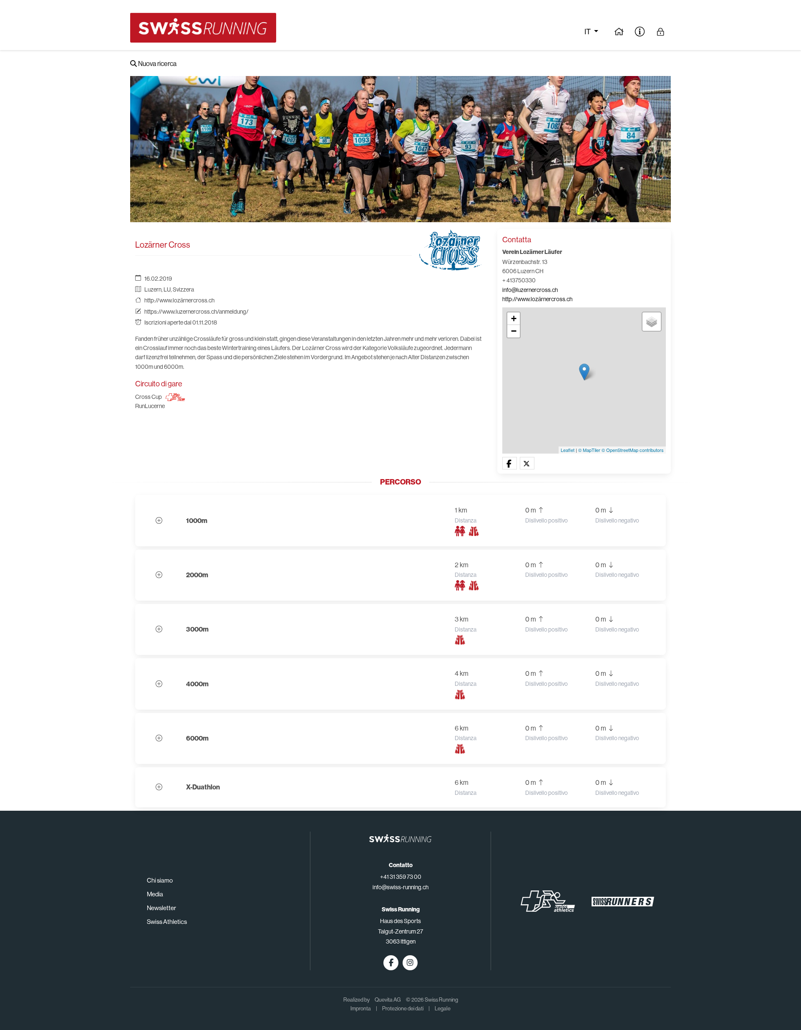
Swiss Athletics (167, 921)
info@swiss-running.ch (400, 887)
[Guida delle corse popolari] (619, 31)
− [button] (513, 331)
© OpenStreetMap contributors (633, 450)
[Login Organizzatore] (660, 31)
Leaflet (567, 450)
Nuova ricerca (156, 64)
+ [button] (513, 318)
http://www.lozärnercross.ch (179, 300)
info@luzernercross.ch (530, 290)
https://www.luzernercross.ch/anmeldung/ (196, 311)
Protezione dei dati (402, 1008)
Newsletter (161, 907)
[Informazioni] (640, 31)
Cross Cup (148, 396)
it (588, 32)
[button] (509, 463)
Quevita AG (388, 1000)
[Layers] (651, 321)
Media (155, 894)
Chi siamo (160, 880)
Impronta (360, 1008)
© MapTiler (589, 450)
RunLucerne (150, 406)
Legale (443, 1008)
